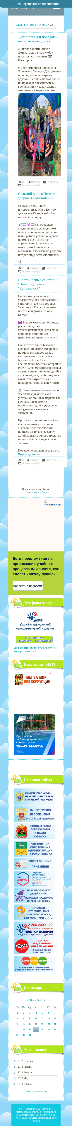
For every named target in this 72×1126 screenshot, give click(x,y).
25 (36, 1029)
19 (42, 1024)
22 (17, 1029)
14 (55, 1018)
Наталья (35, 181)
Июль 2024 (36, 1000)
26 (42, 1029)
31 (30, 1035)
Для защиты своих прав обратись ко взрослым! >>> (35, 649)
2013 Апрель (25, 1084)
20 (49, 1024)
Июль (43, 24)
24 (30, 1029)
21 (55, 1024)
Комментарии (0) (31, 185)
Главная (21, 24)
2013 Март (23, 1078)
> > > (17, 974)
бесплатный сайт (47, 1117)
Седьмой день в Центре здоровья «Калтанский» (36, 196)
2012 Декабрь (25, 1061)
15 (17, 1024)
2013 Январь (25, 1066)
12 (42, 1018)
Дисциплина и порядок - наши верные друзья (37, 39)
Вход (44, 492)
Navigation (23, 8)
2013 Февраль (25, 1072)
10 (30, 1018)
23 (24, 1029)
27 (49, 1029)
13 (49, 1018)
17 (30, 1024)
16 (24, 1024)
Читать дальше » (29, 454)
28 (55, 1029)
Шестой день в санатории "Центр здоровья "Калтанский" (38, 284)
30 (24, 1035)
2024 (33, 24)
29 (17, 1035)
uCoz (37, 1120)
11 (36, 1018)
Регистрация (32, 492)
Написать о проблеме (28, 585)
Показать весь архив (36, 1091)
